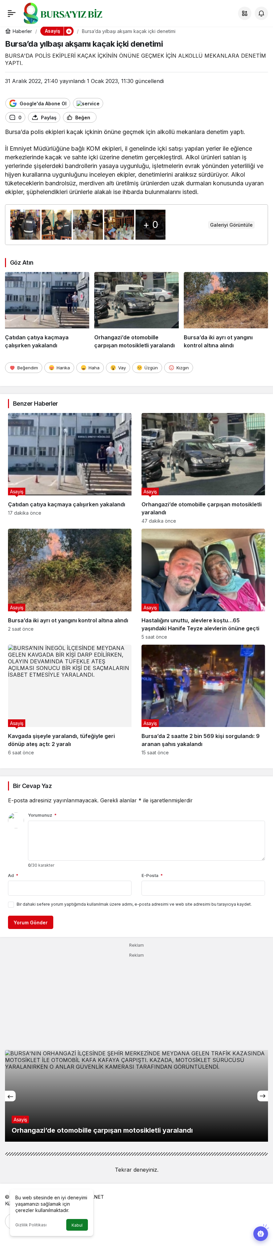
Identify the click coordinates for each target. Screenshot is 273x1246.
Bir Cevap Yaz (32, 785)
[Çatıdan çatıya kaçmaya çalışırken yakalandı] (47, 310)
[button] (244, 13)
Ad (13, 875)
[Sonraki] (262, 1096)
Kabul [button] (77, 1225)
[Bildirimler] (261, 13)
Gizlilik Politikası (31, 1224)
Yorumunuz (42, 815)
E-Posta (152, 875)
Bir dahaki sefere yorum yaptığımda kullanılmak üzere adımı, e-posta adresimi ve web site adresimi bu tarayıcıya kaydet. (134, 904)
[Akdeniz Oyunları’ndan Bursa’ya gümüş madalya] (136, 1096)
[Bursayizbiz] (74, 12)
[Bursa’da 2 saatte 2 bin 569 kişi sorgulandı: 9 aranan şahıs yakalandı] (203, 700)
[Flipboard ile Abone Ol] (88, 103)
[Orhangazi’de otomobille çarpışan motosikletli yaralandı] (136, 310)
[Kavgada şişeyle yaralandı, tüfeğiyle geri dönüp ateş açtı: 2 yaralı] (70, 700)
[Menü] (11, 13)
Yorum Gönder (31, 922)
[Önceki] (10, 1096)
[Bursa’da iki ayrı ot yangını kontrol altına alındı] (226, 310)
